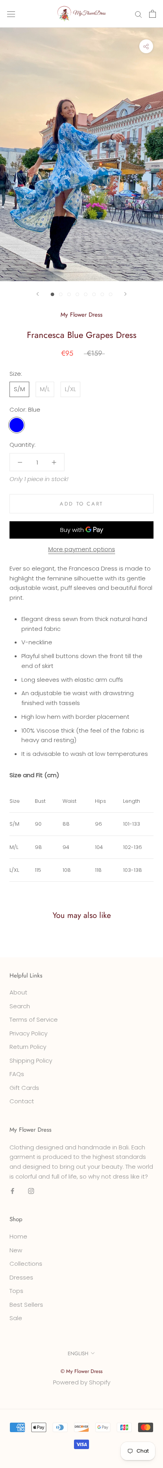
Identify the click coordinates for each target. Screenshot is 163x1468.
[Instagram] (31, 1191)
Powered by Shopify (81, 1382)
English (78, 1353)
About (18, 992)
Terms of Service (33, 1019)
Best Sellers (26, 1304)
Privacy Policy (28, 1033)
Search (19, 1006)
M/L (45, 389)
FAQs (16, 1074)
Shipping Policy (30, 1060)
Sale (15, 1318)
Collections (25, 1263)
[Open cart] (152, 14)
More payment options (81, 549)
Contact (21, 1101)
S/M (19, 389)
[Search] (138, 13)
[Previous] (37, 294)
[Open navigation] (11, 14)
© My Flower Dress (81, 1371)
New (15, 1250)
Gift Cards (24, 1088)
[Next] (125, 294)
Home (18, 1236)
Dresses (21, 1277)
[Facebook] (12, 1191)
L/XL (70, 389)
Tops (16, 1291)
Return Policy (27, 1047)
